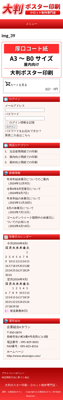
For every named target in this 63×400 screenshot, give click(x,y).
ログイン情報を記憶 (21, 122)
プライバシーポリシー (13, 373)
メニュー (31, 24)
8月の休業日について (20, 208)
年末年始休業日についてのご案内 (28, 179)
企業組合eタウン (15, 392)
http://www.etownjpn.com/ (24, 356)
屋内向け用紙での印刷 (23, 157)
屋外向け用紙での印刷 (23, 162)
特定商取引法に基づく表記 (15, 377)
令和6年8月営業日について (24, 189)
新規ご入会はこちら (17, 135)
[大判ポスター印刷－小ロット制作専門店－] (31, 14)
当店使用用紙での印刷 (23, 151)
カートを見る (18, 85)
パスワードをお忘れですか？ (23, 131)
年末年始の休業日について (23, 198)
